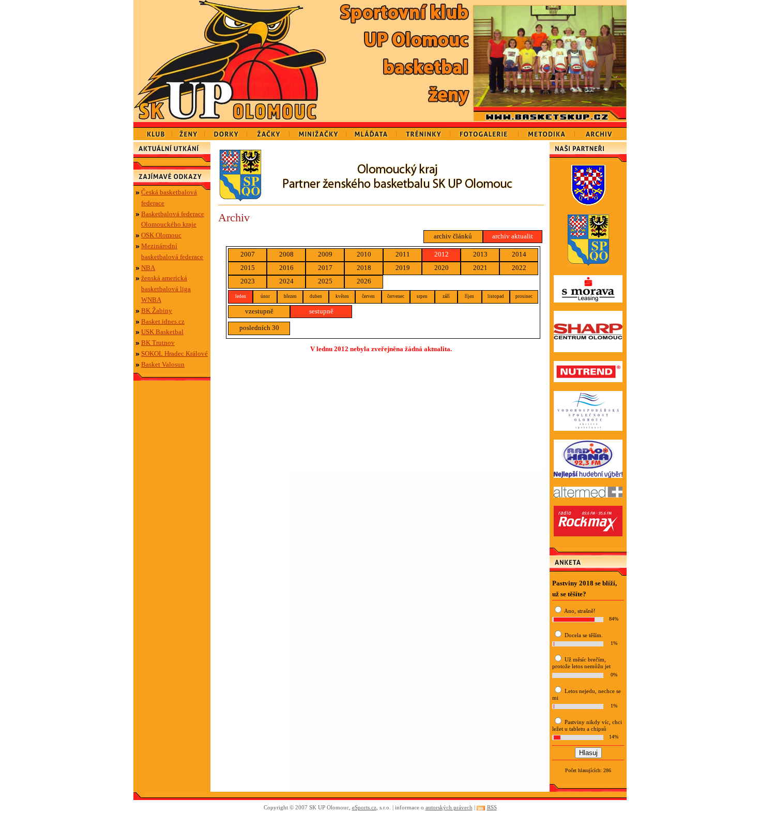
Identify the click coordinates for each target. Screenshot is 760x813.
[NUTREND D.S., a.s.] (588, 380)
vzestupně (259, 311)
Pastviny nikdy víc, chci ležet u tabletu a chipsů (587, 725)
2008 (286, 254)
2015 (247, 268)
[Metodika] (547, 131)
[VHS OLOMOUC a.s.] (588, 428)
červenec (395, 296)
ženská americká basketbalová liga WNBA (166, 289)
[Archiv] (601, 131)
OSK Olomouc (161, 235)
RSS (492, 807)
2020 (441, 268)
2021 (480, 268)
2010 (364, 254)
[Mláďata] (371, 131)
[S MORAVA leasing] (588, 300)
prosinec (524, 296)
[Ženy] (188, 131)
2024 (286, 281)
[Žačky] (268, 131)
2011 (403, 254)
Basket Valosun (163, 364)
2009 (325, 254)
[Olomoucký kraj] (381, 199)
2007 (247, 254)
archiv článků (453, 236)
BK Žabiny (156, 310)
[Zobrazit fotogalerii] (550, 104)
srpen (422, 296)
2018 (364, 268)
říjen (469, 296)
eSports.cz (364, 807)
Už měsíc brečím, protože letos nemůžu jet (581, 662)
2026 (364, 281)
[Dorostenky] (226, 131)
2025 (325, 281)
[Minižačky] (318, 131)
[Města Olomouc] (588, 203)
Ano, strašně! (580, 611)
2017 (325, 268)
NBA (148, 268)
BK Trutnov (158, 343)
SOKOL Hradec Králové (174, 353)
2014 (519, 254)
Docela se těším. (584, 635)
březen (290, 296)
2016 (286, 268)
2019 (403, 268)
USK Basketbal (162, 332)
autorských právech (449, 807)
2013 (480, 254)
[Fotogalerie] (484, 131)
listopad (496, 296)
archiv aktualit (512, 236)
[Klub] (152, 131)
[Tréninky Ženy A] (423, 131)
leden (240, 296)
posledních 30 (259, 328)
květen (342, 296)
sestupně (321, 311)
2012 (441, 254)
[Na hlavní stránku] (232, 61)
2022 (519, 268)
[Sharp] (588, 350)
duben (316, 296)
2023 (247, 281)
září (446, 296)
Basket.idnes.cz (163, 321)
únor (265, 296)
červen (368, 296)
